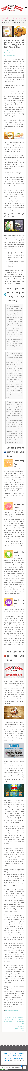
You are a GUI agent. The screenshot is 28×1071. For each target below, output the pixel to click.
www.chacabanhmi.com (17, 1060)
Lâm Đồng (12, 88)
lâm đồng (15, 1010)
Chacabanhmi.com (11, 53)
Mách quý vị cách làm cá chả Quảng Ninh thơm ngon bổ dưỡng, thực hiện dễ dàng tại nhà (19, 1023)
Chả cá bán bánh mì (11, 55)
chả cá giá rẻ (9, 1010)
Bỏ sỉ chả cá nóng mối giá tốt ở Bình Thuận (9, 1019)
